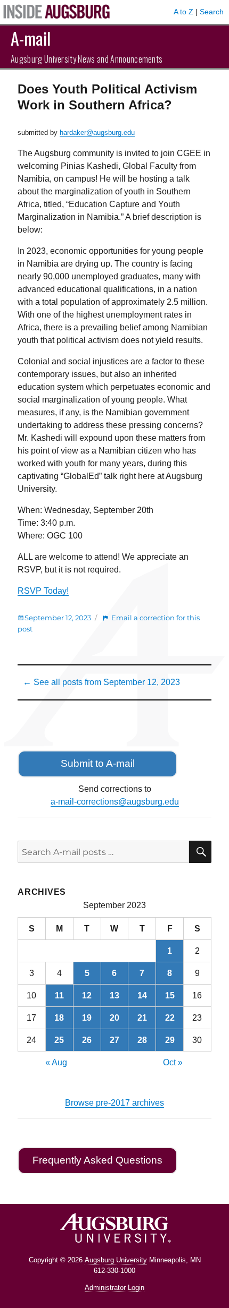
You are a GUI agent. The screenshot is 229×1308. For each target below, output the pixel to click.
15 (170, 995)
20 (114, 1017)
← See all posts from (101, 682)
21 (142, 1017)
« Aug (56, 1062)
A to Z (183, 11)
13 (114, 995)
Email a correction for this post (109, 623)
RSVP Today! (43, 590)
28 (142, 1040)
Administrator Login (114, 1288)
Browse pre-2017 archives (114, 1102)
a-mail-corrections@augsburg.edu (115, 801)
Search (212, 11)
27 (114, 1040)
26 (87, 1040)
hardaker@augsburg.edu (97, 132)
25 (59, 1040)
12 (87, 995)
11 (59, 995)
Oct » (173, 1062)
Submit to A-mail (98, 763)
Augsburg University (116, 1260)
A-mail (31, 37)
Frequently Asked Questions (97, 1160)
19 (87, 1017)
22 (170, 1017)
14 (142, 995)
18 (59, 1017)
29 (170, 1040)
